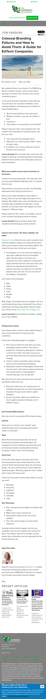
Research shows (8, 240)
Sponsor (27, 657)
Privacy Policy (36, 658)
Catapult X (30, 567)
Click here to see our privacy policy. (17, 696)
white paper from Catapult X (28, 309)
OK (42, 686)
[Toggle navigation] (4, 23)
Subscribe (32, 17)
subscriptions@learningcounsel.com (9, 650)
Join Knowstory (17, 17)
